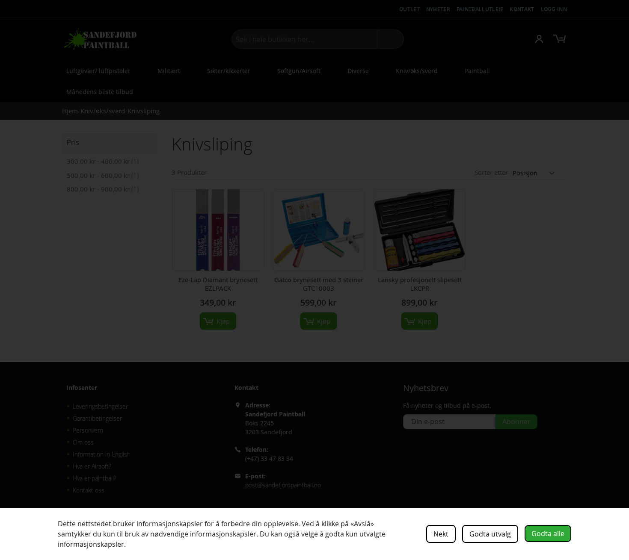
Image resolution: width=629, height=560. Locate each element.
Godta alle (547, 533)
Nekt (440, 534)
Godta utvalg (490, 534)
